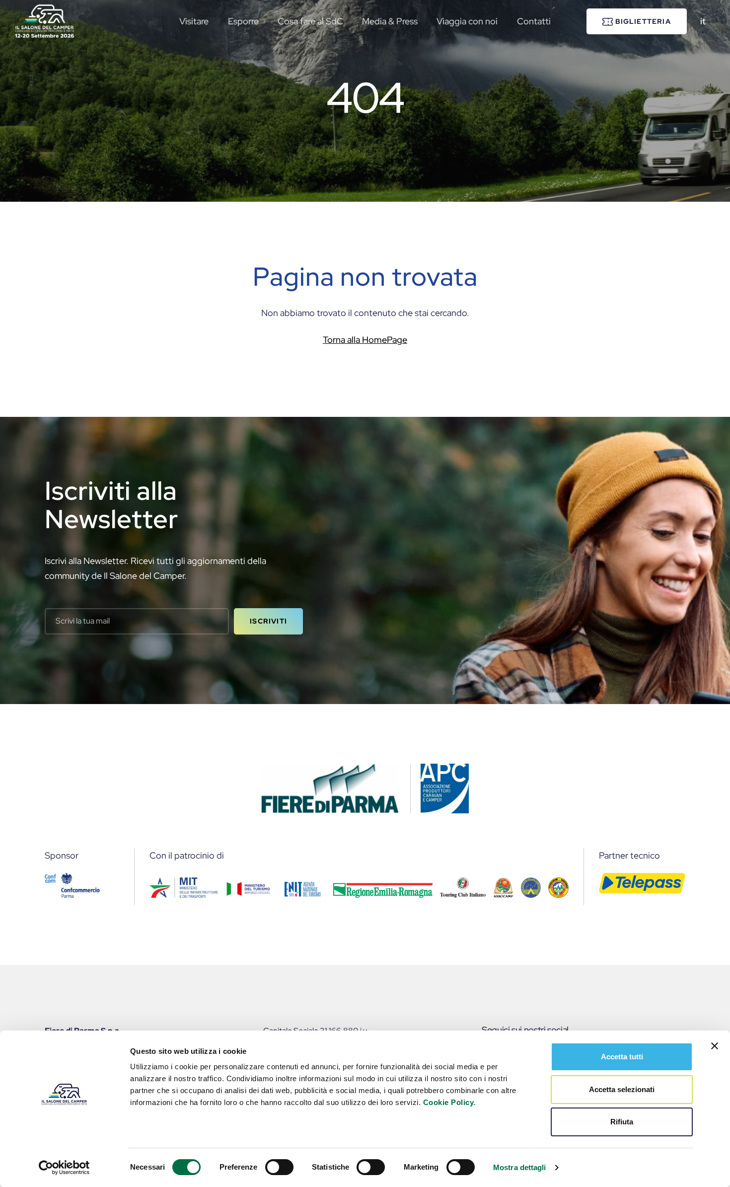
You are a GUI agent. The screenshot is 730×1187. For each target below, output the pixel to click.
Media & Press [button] (390, 21)
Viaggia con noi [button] (467, 21)
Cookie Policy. (449, 1102)
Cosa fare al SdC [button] (310, 21)
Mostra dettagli (519, 1167)
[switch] (279, 1167)
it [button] (703, 21)
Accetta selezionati (622, 1089)
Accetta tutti (622, 1056)
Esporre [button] (243, 21)
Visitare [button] (194, 21)
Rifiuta (621, 1121)
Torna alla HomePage (365, 339)
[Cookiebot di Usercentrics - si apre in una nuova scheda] (64, 1167)
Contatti (534, 21)
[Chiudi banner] (714, 1045)
